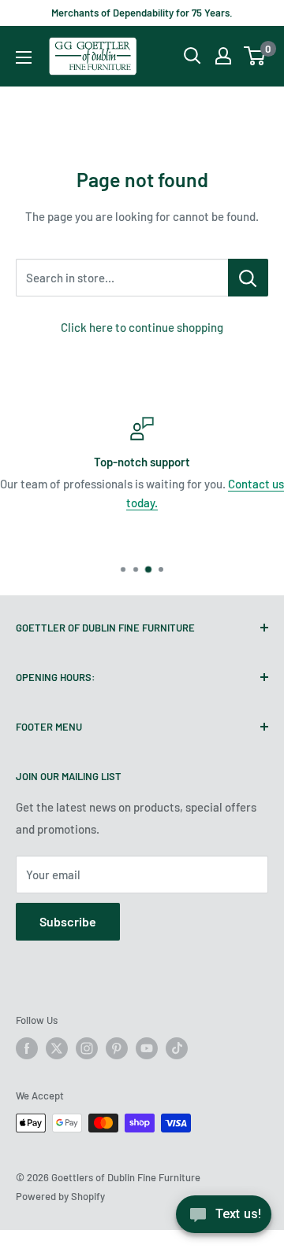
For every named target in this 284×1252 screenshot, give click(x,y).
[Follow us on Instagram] (87, 1048)
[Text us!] (223, 1219)
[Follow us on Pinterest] (117, 1048)
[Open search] (192, 55)
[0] (255, 55)
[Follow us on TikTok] (177, 1048)
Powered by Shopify (60, 1196)
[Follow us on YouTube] (147, 1048)
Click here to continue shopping (142, 327)
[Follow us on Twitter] (57, 1048)
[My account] (223, 55)
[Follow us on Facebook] (27, 1048)
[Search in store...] (248, 277)
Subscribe (67, 921)
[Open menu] (24, 57)
